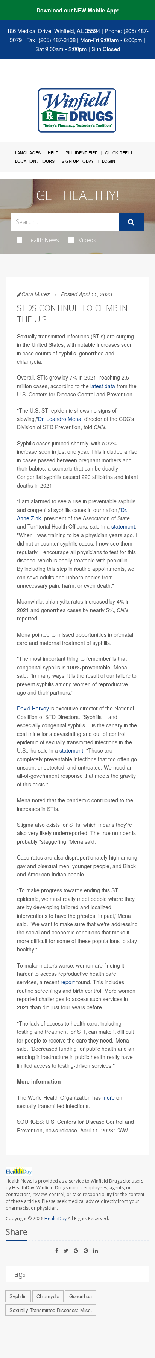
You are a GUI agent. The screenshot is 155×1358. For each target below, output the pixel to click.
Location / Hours (35, 161)
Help (53, 152)
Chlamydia (47, 1296)
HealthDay (55, 1218)
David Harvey (33, 708)
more (108, 1097)
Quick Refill (119, 152)
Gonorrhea (80, 1296)
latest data (102, 386)
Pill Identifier (81, 152)
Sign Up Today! (78, 161)
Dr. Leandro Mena (59, 418)
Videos (87, 240)
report (68, 982)
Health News (43, 240)
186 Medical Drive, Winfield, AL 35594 (53, 31)
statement (123, 526)
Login (108, 161)
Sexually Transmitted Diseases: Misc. (50, 1310)
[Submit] (131, 222)
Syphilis (18, 1296)
